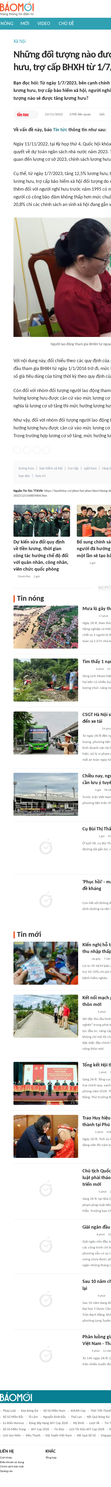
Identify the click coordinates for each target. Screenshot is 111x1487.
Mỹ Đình (78, 1423)
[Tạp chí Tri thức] (85, 896)
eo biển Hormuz (13, 1423)
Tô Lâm (33, 1417)
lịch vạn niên (12, 1435)
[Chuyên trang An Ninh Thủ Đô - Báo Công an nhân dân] (85, 959)
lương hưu (26, 468)
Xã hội (19, 41)
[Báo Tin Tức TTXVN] (23, 114)
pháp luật (9, 1411)
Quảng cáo (6, 1471)
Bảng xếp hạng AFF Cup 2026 (48, 1423)
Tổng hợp (51, 1457)
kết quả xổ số (86, 1435)
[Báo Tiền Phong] (87, 669)
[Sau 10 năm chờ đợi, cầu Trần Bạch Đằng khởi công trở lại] (45, 1299)
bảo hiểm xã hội (51, 468)
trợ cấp (73, 468)
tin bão (59, 1429)
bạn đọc (24, 476)
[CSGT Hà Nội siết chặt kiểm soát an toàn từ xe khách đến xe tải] (45, 733)
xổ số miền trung (14, 1429)
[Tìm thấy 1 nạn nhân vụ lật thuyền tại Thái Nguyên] (45, 680)
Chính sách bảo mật (12, 1466)
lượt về (94, 1423)
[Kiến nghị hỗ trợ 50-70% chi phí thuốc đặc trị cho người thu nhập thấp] (45, 963)
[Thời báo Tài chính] (87, 1234)
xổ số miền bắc (13, 1417)
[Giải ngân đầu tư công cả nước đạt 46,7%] (45, 1245)
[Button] (33, 114)
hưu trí (40, 476)
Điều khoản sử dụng (12, 1462)
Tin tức (60, 130)
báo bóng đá (29, 1411)
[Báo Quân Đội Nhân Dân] (88, 616)
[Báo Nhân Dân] (81, 563)
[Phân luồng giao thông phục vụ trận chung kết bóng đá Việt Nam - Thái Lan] (45, 1355)
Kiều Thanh (33, 1435)
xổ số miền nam (54, 1411)
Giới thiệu (6, 1457)
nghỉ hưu (90, 468)
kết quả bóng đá (98, 1417)
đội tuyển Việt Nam (59, 1435)
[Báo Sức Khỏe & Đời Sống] (87, 790)
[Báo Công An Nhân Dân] (90, 729)
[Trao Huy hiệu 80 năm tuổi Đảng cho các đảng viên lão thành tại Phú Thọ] (45, 1136)
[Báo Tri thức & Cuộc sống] (88, 836)
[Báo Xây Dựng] (88, 1296)
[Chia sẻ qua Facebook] (17, 450)
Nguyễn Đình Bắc (54, 1417)
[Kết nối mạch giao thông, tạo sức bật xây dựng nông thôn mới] (45, 1016)
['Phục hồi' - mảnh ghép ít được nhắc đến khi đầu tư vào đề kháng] (45, 900)
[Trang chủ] (17, 9)
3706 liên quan (80, 114)
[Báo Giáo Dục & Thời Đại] (85, 1351)
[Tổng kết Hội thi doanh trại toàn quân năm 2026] (45, 1083)
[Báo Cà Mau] (88, 1012)
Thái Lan (76, 1417)
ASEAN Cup (78, 1411)
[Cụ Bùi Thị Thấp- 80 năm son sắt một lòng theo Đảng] (45, 847)
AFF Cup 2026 (40, 1429)
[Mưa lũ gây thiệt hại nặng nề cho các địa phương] (45, 627)
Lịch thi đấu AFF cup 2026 (86, 1429)
